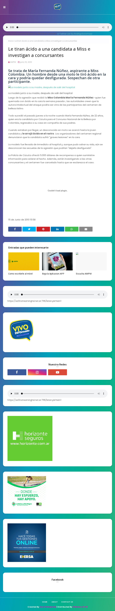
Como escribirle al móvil (20, 273)
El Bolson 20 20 (80, 606)
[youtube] (57, 372)
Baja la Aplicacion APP (53, 273)
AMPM (13, 62)
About (55, 602)
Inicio (10, 41)
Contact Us (67, 602)
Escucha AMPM (83, 273)
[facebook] (16, 372)
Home (44, 602)
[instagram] (37, 372)
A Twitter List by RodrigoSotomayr (74, 33)
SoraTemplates (48, 606)
